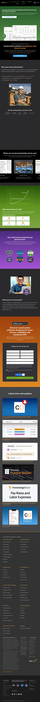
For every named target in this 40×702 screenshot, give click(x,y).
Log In (35, 2)
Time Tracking (22, 549)
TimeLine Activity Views (24, 600)
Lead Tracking (22, 587)
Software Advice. (23, 654)
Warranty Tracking (6, 577)
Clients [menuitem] (4, 684)
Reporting (22, 615)
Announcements (23, 577)
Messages (22, 569)
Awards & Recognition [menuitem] (7, 687)
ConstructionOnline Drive (8, 615)
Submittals (22, 610)
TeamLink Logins (23, 579)
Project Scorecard (6, 587)
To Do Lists (5, 574)
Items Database (6, 551)
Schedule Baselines (23, 551)
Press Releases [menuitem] (6, 695)
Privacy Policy (22, 700)
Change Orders (6, 544)
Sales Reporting (23, 595)
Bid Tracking (5, 561)
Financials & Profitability (7, 597)
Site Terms (18, 700)
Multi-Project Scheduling (7, 595)
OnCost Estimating (6, 633)
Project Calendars (23, 544)
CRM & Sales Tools (23, 585)
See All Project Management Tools (10, 17)
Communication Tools (24, 567)
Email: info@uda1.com (32, 685)
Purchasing (5, 559)
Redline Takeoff (6, 549)
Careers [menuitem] (4, 692)
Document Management (25, 605)
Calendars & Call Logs (24, 592)
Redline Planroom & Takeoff (9, 625)
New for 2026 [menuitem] (6, 682)
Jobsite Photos (6, 610)
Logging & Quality (6, 567)
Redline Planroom (6, 630)
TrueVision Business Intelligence (9, 585)
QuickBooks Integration (7, 554)
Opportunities (22, 590)
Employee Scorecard (7, 590)
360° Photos (5, 617)
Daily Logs (5, 569)
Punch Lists (5, 572)
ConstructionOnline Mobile (25, 628)
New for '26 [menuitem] (24, 3)
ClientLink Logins (23, 597)
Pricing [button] (17, 3)
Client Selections (6, 546)
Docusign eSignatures (7, 620)
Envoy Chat (22, 572)
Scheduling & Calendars (25, 539)
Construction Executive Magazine (24, 644)
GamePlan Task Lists (24, 546)
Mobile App (22, 625)
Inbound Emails (23, 574)
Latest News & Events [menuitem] (7, 685)
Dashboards (22, 617)
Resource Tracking (6, 592)
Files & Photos (6, 605)
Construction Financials (7, 539)
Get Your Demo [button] (20, 55)
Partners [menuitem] (5, 690)
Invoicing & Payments (7, 556)
